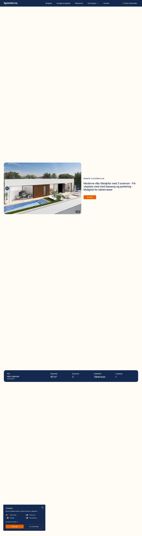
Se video (90, 197)
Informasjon (92, 3)
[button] (7, 188)
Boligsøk (49, 3)
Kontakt (106, 3)
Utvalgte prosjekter (64, 3)
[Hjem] (10, 3)
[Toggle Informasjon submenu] (98, 3)
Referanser (79, 3)
